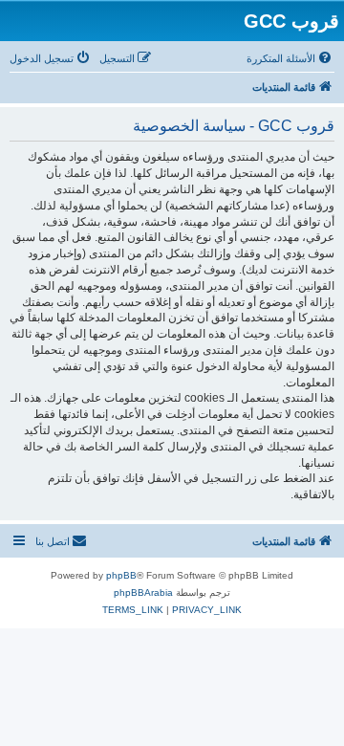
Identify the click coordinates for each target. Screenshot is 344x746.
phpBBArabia (143, 592)
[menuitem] (290, 58)
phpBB (121, 575)
